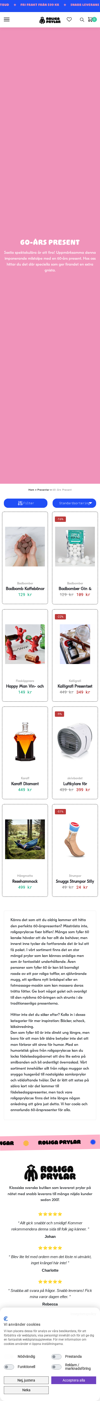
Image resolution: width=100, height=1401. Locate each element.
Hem (31, 490)
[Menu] (11, 20)
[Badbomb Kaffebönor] (25, 546)
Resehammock (25, 882)
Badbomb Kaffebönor (25, 589)
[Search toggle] (82, 19)
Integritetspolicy (83, 1314)
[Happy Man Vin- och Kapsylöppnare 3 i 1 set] (25, 644)
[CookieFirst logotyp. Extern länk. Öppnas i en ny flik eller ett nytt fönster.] (6, 1318)
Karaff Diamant (25, 784)
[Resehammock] (25, 839)
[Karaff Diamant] (25, 741)
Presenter (43, 490)
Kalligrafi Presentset (75, 686)
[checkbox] (9, 1356)
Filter (28, 503)
